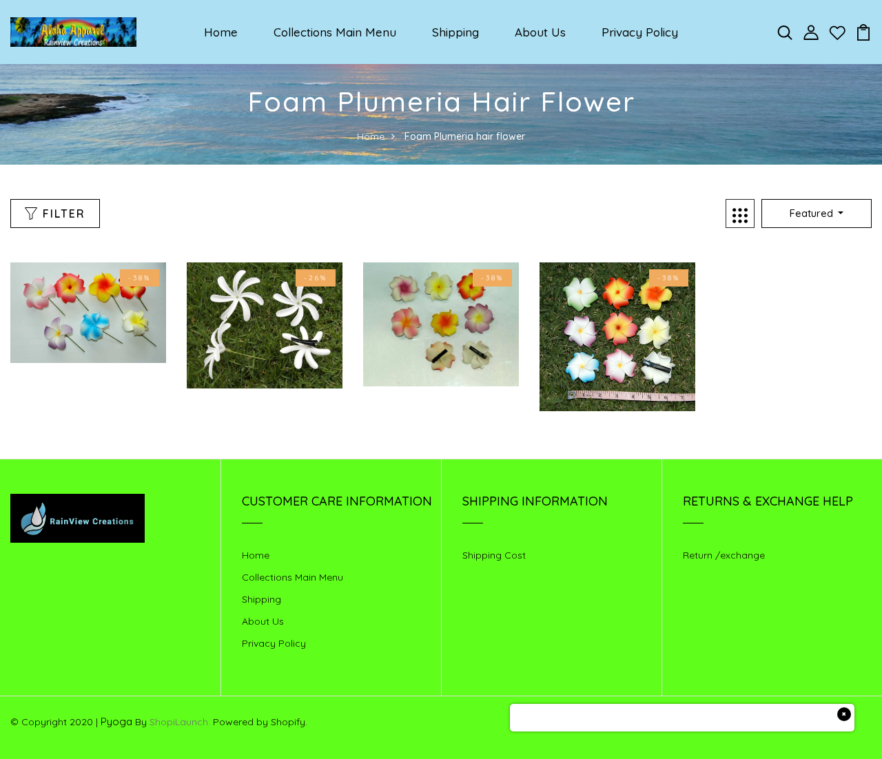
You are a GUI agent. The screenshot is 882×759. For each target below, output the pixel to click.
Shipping (455, 32)
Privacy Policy (640, 32)
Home (221, 32)
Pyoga (116, 721)
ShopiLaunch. (180, 722)
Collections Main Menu (335, 32)
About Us (540, 32)
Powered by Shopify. (258, 722)
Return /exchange (724, 555)
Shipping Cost (494, 555)
